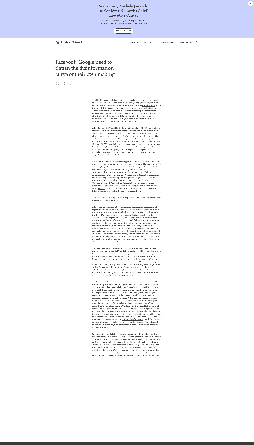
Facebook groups (112, 149)
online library (137, 172)
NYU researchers (115, 183)
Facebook (101, 172)
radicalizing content (134, 185)
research (101, 188)
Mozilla (141, 180)
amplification (108, 209)
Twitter (135, 306)
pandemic (156, 128)
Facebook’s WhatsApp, (104, 152)
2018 (99, 185)
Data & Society (116, 292)
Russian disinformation (132, 319)
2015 (129, 306)
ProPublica (127, 136)
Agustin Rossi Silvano (66, 85)
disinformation (148, 105)
